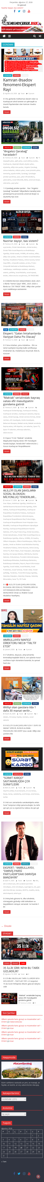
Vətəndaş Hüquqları (10, 576)
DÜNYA (7, 963)
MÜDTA (25, 890)
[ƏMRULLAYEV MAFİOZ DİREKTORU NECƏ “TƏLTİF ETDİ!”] (22, 610)
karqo (10, 794)
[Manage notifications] (38, 1177)
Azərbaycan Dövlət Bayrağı (12, 411)
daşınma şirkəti (8, 791)
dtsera (21, 538)
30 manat (12, 717)
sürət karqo (35, 794)
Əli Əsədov (34, 538)
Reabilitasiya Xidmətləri (11, 563)
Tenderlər (13, 573)
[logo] (22, 1063)
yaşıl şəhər (15, 183)
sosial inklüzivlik (17, 180)
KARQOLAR (18, 774)
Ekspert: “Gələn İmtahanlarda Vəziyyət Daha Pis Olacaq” (22, 334)
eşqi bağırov (28, 887)
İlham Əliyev (15, 551)
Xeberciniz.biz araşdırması (18, 276)
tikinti (26, 180)
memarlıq (6, 174)
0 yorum (31, 93)
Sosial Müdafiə (21, 272)
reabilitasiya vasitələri (20, 269)
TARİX (23, 963)
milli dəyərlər (18, 426)
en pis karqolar (20, 791)
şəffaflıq (12, 272)
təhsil (37, 890)
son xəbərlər (28, 426)
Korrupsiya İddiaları (16, 554)
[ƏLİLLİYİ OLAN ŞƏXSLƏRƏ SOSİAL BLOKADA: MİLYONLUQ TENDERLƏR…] (22, 461)
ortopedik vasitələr (18, 263)
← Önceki (6, 925)
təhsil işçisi (17, 893)
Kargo (5, 794)
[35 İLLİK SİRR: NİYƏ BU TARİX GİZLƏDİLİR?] (22, 939)
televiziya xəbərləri (23, 430)
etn (35, 887)
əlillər (37, 253)
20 (21, 1147)
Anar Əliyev (7, 503)
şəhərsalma (7, 180)
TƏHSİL (24, 75)
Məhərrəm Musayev (10, 423)
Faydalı (19, 717)
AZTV (11, 532)
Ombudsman (14, 557)
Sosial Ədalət (14, 567)
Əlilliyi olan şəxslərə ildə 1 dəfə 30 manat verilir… (19, 708)
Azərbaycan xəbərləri (26, 414)
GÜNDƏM (7, 75)
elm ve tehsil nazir (9, 884)
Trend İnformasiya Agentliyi (27, 573)
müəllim (31, 890)
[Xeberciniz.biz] (4, 36)
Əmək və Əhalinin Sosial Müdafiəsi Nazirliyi (23, 544)
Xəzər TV (15, 579)
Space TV (36, 426)
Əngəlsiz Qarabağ (30, 167)
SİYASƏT (25, 394)
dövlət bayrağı (13, 417)
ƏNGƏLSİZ (8, 147)
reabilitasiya (7, 269)
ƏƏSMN (22, 253)
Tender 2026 (27, 570)
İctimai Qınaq (33, 548)
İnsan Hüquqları (25, 551)
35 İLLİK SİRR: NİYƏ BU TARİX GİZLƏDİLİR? (21, 969)
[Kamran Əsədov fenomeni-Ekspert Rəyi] (22, 50)
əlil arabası (30, 253)
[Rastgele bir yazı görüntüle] (40, 36)
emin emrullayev (17, 887)
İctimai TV (6, 551)
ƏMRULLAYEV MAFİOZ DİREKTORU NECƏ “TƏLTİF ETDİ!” (19, 643)
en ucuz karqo (31, 791)
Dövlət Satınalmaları (19, 247)
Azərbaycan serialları (10, 414)
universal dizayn (34, 180)
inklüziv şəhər (20, 170)
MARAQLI (25, 864)
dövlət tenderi (32, 247)
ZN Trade (22, 579)
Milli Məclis (28, 554)
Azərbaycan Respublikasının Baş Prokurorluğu (19, 519)
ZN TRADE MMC (33, 276)
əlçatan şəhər (29, 164)
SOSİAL (35, 147)
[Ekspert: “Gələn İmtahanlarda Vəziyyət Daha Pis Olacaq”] (22, 304)
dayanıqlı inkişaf (17, 164)
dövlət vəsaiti (14, 253)
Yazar (23, 93)
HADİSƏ (16, 75)
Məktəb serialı (22, 423)
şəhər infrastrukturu (28, 177)
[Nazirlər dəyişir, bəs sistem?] (22, 211)
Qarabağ (24, 174)
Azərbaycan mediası (30, 411)
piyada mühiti (15, 174)
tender (5, 276)
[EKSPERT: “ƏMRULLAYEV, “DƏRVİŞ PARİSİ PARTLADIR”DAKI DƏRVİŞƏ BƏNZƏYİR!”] (22, 823)
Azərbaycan (7, 164)
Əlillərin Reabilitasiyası (24, 541)
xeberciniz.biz (8, 433)
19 (15, 1147)
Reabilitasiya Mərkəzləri (28, 560)
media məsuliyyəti (27, 420)
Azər (12, 1028)
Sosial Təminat (17, 570)
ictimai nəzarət (29, 260)
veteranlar (6, 183)
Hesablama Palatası (16, 260)
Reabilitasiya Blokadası (11, 560)
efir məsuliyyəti (15, 420)
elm (36, 881)
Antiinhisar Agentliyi (19, 503)
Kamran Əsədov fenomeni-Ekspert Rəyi (19, 84)
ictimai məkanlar (9, 170)
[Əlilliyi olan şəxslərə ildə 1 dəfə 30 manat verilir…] (22, 678)
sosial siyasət (31, 272)
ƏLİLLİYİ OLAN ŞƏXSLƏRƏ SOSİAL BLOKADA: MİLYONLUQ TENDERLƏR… (20, 494)
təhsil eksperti (8, 893)
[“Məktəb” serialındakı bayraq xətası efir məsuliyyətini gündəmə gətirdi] (22, 368)
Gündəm (25, 717)
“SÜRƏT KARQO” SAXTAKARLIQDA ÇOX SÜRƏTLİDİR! (16, 781)
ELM (5, 330)
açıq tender (7, 247)
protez (28, 263)
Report (22, 563)
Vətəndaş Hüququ (24, 576)
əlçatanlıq (6, 167)
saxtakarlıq (17, 794)
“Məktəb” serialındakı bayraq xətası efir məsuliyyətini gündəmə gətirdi (21, 401)
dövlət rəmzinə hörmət (27, 417)
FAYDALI (17, 147)
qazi (18, 177)
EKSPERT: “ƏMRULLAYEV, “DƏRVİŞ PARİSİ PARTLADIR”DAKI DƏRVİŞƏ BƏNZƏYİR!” (19, 872)
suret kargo (26, 794)
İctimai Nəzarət (23, 548)
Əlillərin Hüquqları (9, 541)
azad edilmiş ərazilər (30, 161)
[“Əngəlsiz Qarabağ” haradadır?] (22, 122)
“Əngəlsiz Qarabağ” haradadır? (15, 152)
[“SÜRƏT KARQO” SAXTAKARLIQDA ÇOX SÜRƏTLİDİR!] (22, 749)
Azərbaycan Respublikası (17, 510)
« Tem (3, 1161)
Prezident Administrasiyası (29, 557)
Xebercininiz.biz (16, 1022)
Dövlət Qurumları (33, 532)
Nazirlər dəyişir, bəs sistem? (12, 8)
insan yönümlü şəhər (33, 170)
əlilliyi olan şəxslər (17, 167)
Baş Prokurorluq (20, 532)
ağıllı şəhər (18, 161)
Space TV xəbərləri (9, 430)
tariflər (5, 797)
